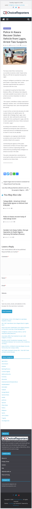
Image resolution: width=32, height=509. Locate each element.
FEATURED (4, 387)
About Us (4, 458)
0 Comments (24, 45)
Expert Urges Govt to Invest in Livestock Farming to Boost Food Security (17, 183)
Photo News (5, 405)
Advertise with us (6, 471)
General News (5, 395)
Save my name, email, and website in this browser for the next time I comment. (14, 305)
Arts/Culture (5, 364)
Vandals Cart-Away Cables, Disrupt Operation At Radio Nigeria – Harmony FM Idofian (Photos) (15, 232)
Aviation (4, 366)
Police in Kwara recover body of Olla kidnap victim (14, 218)
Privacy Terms (5, 461)
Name (4, 278)
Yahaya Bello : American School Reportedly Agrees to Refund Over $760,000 (15, 203)
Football (4, 389)
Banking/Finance (6, 369)
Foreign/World (5, 392)
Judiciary (4, 400)
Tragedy (4, 418)
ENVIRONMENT (6, 384)
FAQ (3, 468)
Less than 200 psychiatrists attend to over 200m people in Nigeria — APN (15, 189)
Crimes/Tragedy (7, 28)
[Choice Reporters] (3, 19)
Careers (4, 465)
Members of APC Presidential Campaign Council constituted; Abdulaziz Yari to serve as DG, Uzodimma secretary (16, 342)
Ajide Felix (7, 45)
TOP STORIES (5, 415)
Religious (4, 410)
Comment (5, 256)
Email (4, 285)
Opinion (4, 402)
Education (4, 379)
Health (3, 397)
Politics (3, 408)
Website (4, 293)
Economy (4, 376)
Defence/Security (6, 374)
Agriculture (5, 361)
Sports (3, 413)
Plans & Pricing (6, 475)
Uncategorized (5, 420)
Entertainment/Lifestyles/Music (10, 382)
